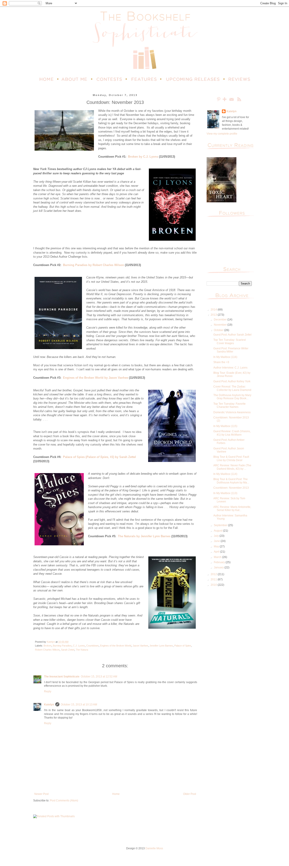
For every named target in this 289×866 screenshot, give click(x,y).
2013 (214, 314)
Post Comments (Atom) (64, 800)
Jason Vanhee (140, 645)
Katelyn (49, 704)
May (217, 546)
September (221, 525)
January (219, 567)
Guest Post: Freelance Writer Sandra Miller (230, 350)
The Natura (82, 649)
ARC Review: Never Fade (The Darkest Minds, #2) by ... (232, 467)
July (216, 535)
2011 (214, 579)
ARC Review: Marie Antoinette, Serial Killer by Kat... (232, 508)
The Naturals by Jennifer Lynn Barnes (144, 536)
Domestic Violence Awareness (232, 412)
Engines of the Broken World (115, 645)
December (220, 319)
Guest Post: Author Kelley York (231, 381)
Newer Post (41, 794)
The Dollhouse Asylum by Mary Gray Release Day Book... (232, 397)
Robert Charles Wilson (47, 649)
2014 (214, 309)
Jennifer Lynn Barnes (161, 645)
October (219, 330)
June (217, 541)
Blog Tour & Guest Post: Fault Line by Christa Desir (231, 458)
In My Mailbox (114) (225, 474)
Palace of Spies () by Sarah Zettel (99, 457)
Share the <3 (221, 362)
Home (116, 794)
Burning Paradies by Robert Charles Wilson (93, 265)
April (217, 551)
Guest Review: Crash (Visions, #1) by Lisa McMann (232, 433)
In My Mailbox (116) (225, 357)
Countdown (92, 645)
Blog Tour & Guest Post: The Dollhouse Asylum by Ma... (231, 481)
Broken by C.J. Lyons (143, 156)
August (218, 530)
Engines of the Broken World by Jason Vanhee (95, 377)
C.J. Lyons (79, 645)
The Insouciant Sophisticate (61, 676)
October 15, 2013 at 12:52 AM (99, 676)
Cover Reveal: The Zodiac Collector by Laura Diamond (232, 388)
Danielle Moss (154, 848)
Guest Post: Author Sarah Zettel (232, 334)
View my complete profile (222, 133)
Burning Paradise (62, 645)
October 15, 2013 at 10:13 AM (79, 704)
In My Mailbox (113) (225, 493)
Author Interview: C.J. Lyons (230, 367)
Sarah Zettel (67, 649)
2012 (214, 574)
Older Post (189, 794)
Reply (47, 691)
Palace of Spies (182, 645)
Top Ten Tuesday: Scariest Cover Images (229, 341)
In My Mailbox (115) (225, 426)
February (220, 562)
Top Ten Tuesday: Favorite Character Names (229, 405)
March (218, 557)
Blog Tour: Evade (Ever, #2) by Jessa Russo (231, 374)
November (220, 324)
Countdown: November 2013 (231, 487)
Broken (47, 645)
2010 (214, 584)
